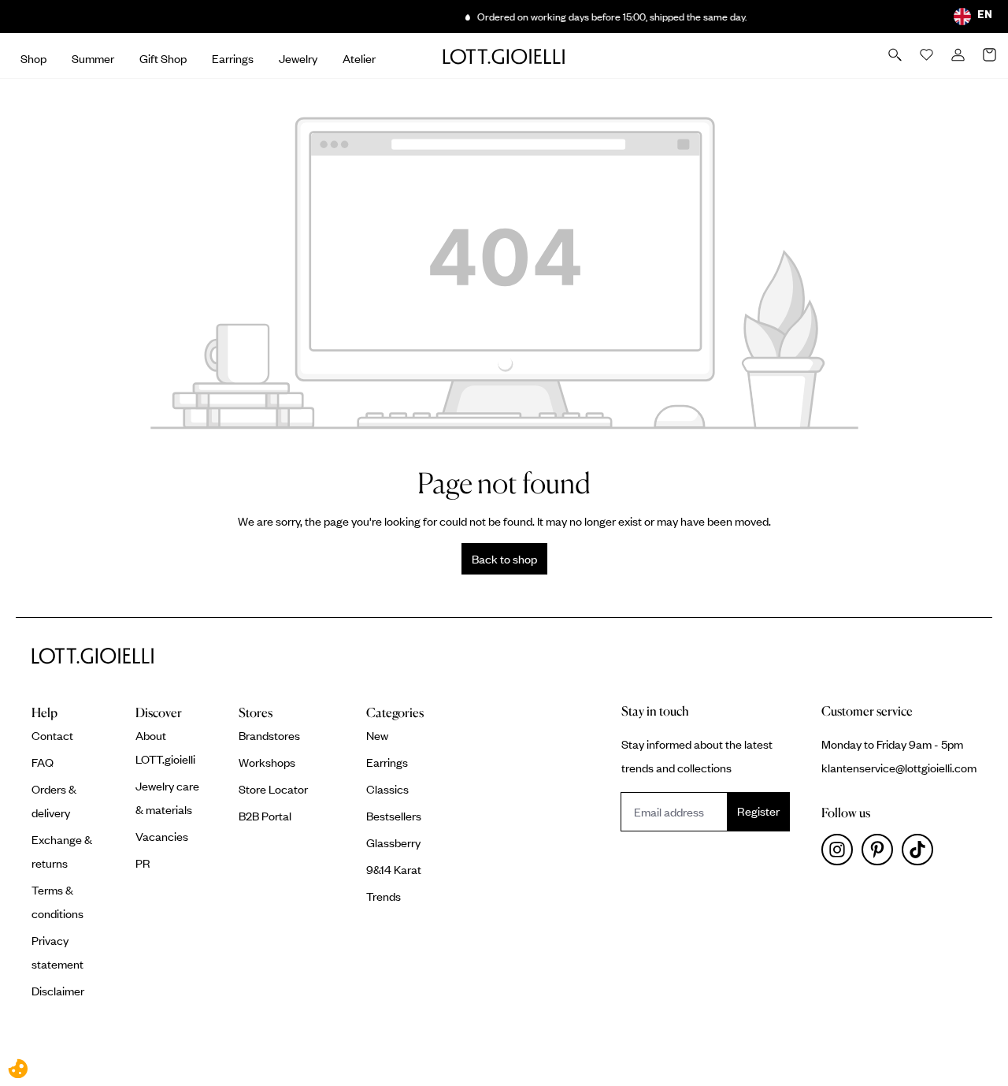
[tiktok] (920, 853)
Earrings (387, 762)
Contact (52, 735)
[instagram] (841, 853)
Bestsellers (393, 816)
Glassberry (393, 842)
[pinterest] (882, 853)
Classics (387, 789)
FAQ (43, 762)
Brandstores (269, 735)
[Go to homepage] (504, 56)
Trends (383, 896)
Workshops (267, 762)
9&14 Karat (393, 869)
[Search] (896, 56)
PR (142, 863)
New (377, 735)
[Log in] (959, 56)
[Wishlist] (928, 56)
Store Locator (273, 789)
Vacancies (161, 836)
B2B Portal (265, 816)
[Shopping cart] (991, 56)
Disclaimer (58, 991)
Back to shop (504, 559)
